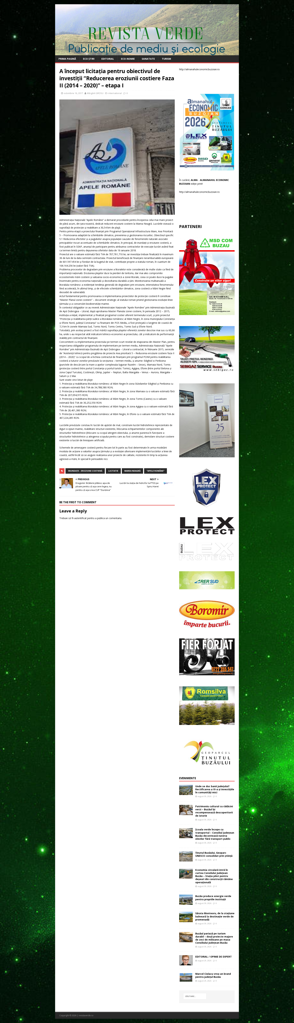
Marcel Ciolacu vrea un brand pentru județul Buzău (213, 975)
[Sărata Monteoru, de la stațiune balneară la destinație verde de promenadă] (186, 920)
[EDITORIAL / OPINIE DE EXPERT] (186, 963)
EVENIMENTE (187, 778)
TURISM (166, 58)
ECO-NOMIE (128, 58)
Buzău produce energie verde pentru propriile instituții (213, 897)
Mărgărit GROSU (95, 93)
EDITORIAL (107, 58)
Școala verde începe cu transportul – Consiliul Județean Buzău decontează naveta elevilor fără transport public (214, 834)
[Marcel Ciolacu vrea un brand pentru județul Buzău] (186, 980)
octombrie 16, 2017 (73, 93)
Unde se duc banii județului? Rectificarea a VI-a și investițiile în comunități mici (214, 789)
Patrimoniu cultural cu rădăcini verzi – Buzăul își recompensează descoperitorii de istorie (214, 811)
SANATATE (148, 58)
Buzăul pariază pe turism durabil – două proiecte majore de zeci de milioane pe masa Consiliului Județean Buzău (214, 938)
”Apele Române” (155, 470)
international (115, 93)
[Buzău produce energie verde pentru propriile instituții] (186, 902)
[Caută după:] (195, 996)
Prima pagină (67, 58)
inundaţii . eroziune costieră (85, 470)
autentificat (80, 518)
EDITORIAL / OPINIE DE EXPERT (213, 956)
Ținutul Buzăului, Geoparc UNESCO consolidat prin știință (213, 854)
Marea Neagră (132, 470)
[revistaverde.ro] (147, 53)
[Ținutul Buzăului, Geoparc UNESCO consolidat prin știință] (186, 859)
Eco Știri (88, 58)
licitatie (113, 470)
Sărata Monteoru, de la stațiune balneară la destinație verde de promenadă (214, 916)
